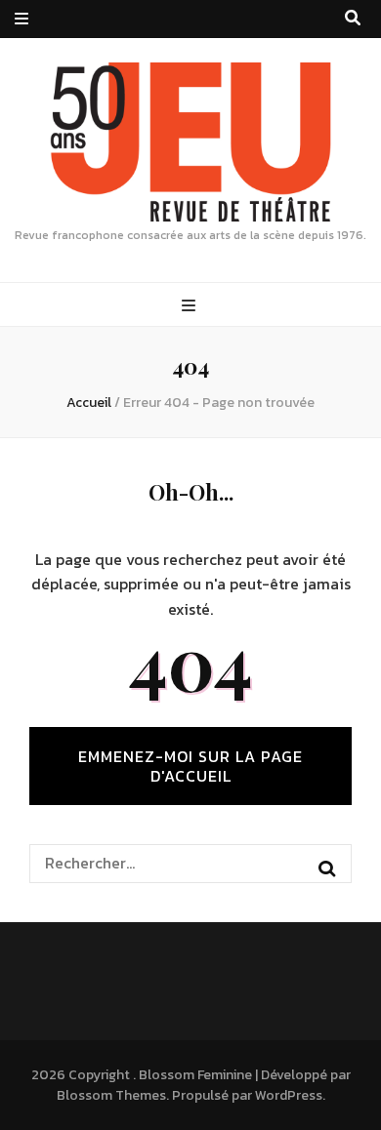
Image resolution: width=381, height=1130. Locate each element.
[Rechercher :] (176, 863)
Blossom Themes (111, 1095)
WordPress (288, 1095)
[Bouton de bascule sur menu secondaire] (21, 19)
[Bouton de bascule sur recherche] (352, 18)
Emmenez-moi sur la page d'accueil (190, 766)
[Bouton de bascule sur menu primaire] (191, 306)
